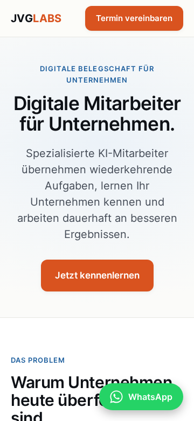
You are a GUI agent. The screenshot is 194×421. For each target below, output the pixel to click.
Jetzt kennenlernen (97, 275)
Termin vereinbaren (134, 18)
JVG (36, 18)
